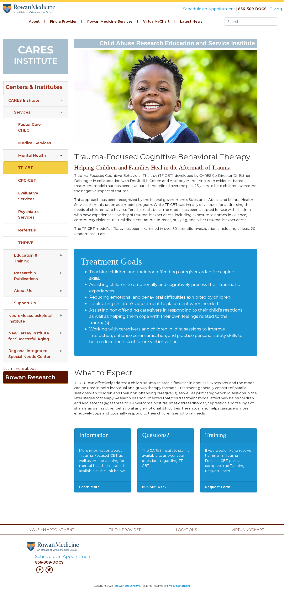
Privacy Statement (177, 585)
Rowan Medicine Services (110, 21)
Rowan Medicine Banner (29, 8)
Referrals (27, 230)
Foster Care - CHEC (30, 127)
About (34, 21)
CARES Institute (24, 100)
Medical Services (34, 143)
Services (22, 112)
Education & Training (26, 258)
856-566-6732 (154, 487)
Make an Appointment (51, 529)
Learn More (89, 487)
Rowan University (127, 585)
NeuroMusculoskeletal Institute (30, 318)
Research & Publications (26, 276)
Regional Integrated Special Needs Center (29, 353)
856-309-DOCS (252, 9)
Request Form (217, 487)
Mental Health (32, 155)
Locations (186, 529)
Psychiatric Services (29, 214)
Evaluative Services (28, 196)
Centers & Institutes (34, 87)
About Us (23, 290)
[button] (35, 87)
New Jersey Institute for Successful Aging (28, 336)
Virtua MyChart (156, 21)
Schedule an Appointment (209, 8)
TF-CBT (25, 167)
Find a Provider (63, 21)
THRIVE (25, 242)
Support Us (25, 303)
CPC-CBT (27, 180)
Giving (275, 8)
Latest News (191, 21)
